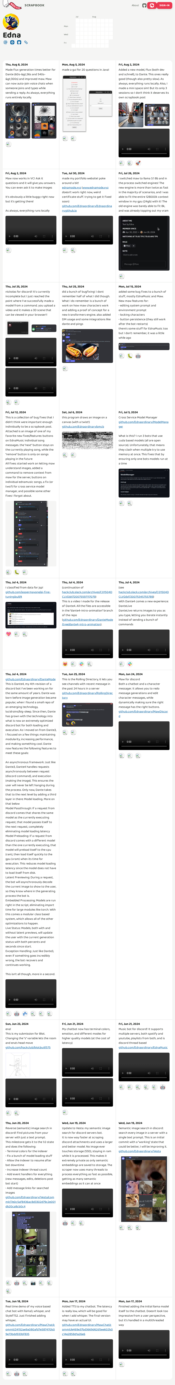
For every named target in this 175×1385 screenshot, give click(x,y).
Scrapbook (34, 5)
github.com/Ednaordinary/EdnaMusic (143, 1047)
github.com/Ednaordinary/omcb (83, 426)
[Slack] (81, 664)
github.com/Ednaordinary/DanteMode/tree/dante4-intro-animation (87, 622)
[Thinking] (130, 163)
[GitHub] (144, 5)
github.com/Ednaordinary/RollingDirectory (87, 695)
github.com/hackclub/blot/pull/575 (28, 1047)
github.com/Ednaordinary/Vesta (140, 1151)
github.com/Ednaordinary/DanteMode (30, 679)
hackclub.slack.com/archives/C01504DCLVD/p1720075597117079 (87, 594)
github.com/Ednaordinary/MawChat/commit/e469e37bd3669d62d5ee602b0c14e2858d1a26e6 (87, 1330)
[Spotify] (122, 1087)
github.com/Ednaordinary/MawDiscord (143, 714)
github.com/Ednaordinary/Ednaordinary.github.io (87, 208)
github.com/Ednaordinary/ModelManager (144, 424)
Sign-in (164, 5)
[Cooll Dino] (41, 1014)
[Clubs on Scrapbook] (152, 5)
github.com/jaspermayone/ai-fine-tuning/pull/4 (28, 594)
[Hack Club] (12, 5)
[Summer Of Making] (8, 144)
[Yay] (41, 1283)
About (135, 5)
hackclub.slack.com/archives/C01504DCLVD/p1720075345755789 (144, 594)
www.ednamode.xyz (96, 187)
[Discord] (8, 402)
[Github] (73, 250)
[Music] (154, 1087)
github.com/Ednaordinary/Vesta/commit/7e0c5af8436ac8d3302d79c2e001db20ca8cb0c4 (30, 1202)
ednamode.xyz (71, 187)
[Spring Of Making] (8, 1283)
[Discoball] (8, 1291)
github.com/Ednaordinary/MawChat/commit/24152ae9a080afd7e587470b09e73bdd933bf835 (30, 1330)
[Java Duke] (73, 138)
